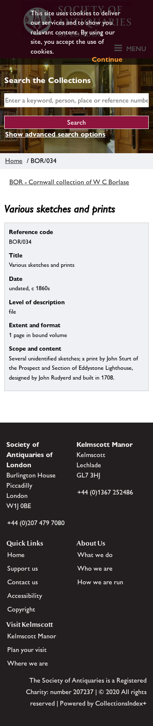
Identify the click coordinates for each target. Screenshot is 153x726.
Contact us (22, 582)
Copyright (21, 609)
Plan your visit (27, 650)
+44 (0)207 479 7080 (36, 523)
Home (14, 161)
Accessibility (24, 596)
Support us (22, 568)
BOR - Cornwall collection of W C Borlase (69, 182)
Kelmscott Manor (31, 636)
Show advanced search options (55, 134)
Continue (107, 59)
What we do (95, 555)
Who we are (95, 568)
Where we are (27, 663)
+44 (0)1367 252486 (105, 492)
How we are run (100, 582)
